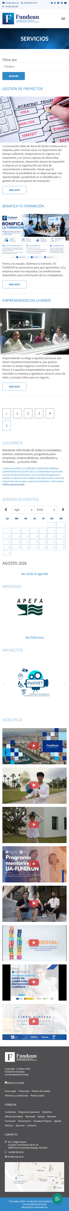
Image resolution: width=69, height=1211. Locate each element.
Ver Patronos (34, 637)
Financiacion (24, 1120)
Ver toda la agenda (34, 573)
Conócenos (10, 1111)
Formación (10, 1120)
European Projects (42, 1120)
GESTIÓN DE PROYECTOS (22, 88)
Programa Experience (29, 1111)
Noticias (9, 1125)
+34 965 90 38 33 (30, 2)
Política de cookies (41, 1091)
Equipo (41, 1116)
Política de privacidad (13, 484)
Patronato (30, 1116)
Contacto (31, 1125)
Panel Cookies (37, 1095)
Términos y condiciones (16, 1095)
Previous (4, 682)
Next (64, 682)
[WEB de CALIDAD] (14, 1082)
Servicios (20, 1125)
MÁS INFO (14, 190)
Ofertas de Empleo (14, 1116)
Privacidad (23, 1091)
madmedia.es (40, 1207)
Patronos (51, 1116)
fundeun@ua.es (12, 2)
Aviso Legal (10, 1091)
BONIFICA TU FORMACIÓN (23, 205)
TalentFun (47, 1111)
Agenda (57, 1120)
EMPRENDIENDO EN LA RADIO (26, 300)
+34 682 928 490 (11, 6)
